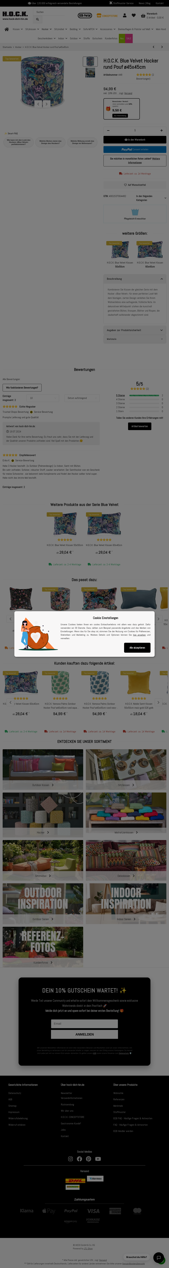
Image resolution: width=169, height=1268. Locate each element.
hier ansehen (139, 634)
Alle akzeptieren (137, 647)
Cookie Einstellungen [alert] (105, 618)
